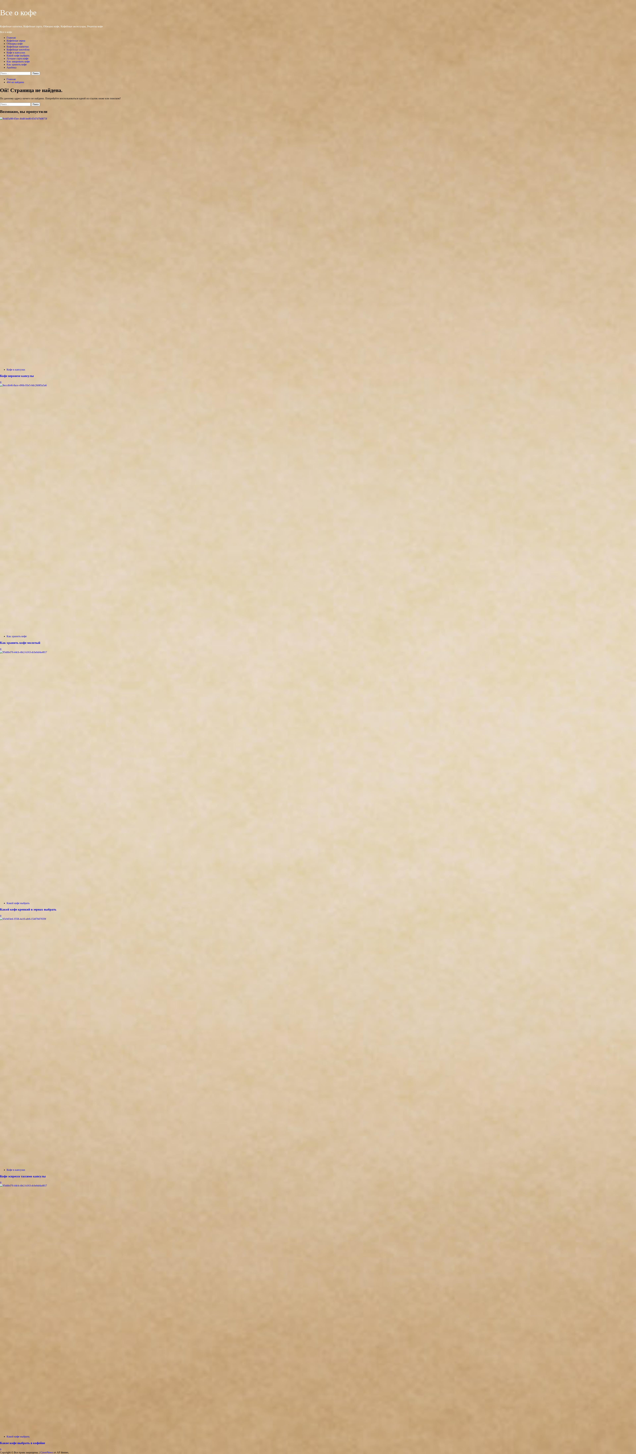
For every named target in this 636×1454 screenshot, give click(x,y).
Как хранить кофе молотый (20, 642)
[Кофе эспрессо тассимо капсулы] (248, 918)
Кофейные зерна (16, 40)
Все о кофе (18, 12)
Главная (11, 37)
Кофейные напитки (18, 46)
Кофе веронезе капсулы (17, 376)
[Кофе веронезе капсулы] (248, 118)
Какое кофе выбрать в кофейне (22, 1443)
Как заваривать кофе (18, 61)
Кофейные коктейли (18, 49)
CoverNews (46, 1452)
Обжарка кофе (15, 43)
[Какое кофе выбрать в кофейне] (248, 1185)
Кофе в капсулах (16, 52)
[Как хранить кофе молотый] (248, 385)
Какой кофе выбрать (18, 55)
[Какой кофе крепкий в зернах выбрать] (248, 652)
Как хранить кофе (17, 64)
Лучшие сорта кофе (17, 58)
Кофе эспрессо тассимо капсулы (23, 1176)
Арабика (11, 67)
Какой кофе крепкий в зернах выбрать (28, 909)
